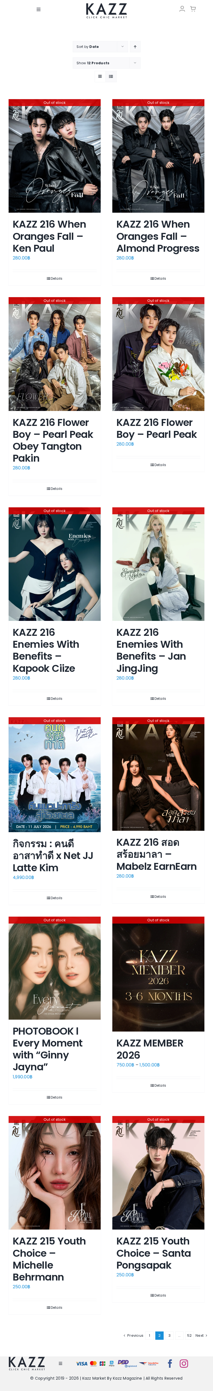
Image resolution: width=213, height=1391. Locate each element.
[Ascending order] (135, 46)
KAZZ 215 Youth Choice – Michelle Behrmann (49, 1259)
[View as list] (111, 76)
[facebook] (170, 1363)
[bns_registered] (127, 1361)
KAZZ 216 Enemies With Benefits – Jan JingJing (151, 650)
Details (57, 278)
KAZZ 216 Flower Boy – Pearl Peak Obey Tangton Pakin (53, 440)
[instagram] (184, 1363)
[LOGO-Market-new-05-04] (106, 5)
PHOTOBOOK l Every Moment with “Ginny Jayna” (48, 1049)
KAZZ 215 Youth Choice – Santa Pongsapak (153, 1253)
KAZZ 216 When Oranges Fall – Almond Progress (158, 236)
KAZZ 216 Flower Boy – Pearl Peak (156, 428)
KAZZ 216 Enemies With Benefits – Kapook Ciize (46, 650)
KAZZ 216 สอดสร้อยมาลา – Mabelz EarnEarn (156, 854)
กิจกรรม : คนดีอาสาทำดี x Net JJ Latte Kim (53, 856)
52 (189, 1335)
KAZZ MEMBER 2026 (149, 1049)
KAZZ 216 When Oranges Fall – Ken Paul (49, 236)
